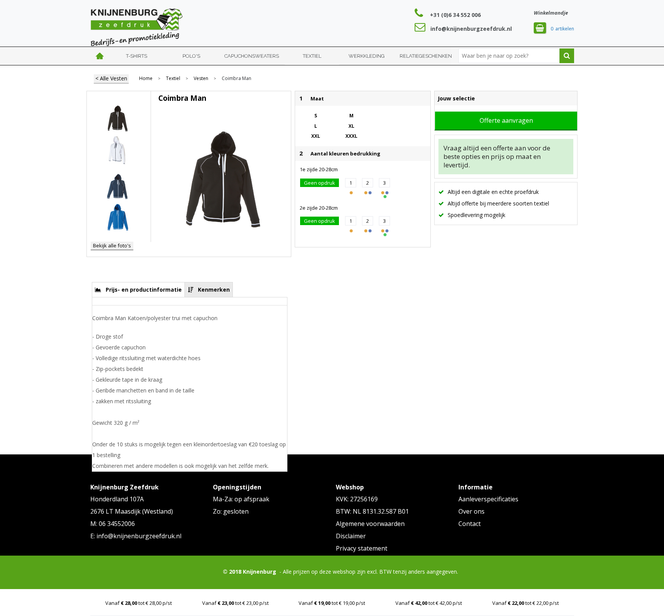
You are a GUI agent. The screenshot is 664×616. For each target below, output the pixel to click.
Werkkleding (367, 56)
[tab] (138, 289)
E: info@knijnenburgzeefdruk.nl (135, 536)
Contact (469, 523)
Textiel (312, 56)
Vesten (201, 78)
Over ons (471, 511)
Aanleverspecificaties (488, 499)
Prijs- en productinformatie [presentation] (144, 289)
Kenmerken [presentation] (214, 289)
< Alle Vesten (111, 78)
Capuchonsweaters (251, 56)
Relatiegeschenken (426, 56)
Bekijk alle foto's (112, 245)
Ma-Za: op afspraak (241, 499)
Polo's (191, 56)
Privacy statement (361, 548)
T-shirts (136, 56)
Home (100, 56)
